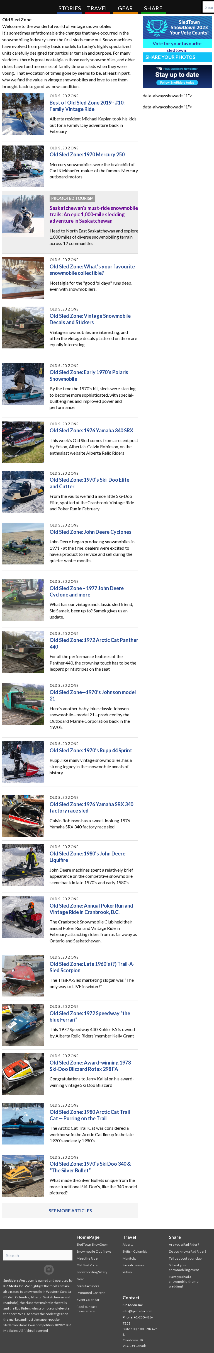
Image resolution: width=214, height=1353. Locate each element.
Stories (70, 8)
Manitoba (130, 1258)
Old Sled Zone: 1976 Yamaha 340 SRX (91, 430)
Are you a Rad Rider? (184, 1244)
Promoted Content (91, 1293)
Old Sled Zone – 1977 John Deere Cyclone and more (87, 591)
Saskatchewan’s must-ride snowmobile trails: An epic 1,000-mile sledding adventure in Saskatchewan (94, 214)
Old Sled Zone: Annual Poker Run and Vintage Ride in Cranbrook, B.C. (91, 909)
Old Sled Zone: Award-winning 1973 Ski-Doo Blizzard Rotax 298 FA (90, 1065)
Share (153, 8)
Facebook (26, 1270)
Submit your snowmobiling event (184, 1267)
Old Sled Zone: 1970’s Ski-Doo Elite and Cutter (89, 483)
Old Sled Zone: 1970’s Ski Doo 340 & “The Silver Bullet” (90, 1167)
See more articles (70, 1210)
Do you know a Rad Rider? (187, 1251)
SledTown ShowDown (92, 1244)
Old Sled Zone (64, 96)
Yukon (127, 1272)
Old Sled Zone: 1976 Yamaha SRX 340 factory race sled (91, 807)
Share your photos (170, 57)
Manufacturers (88, 1286)
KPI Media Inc (13, 1286)
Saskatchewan (133, 1265)
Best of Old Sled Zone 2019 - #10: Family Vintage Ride (87, 106)
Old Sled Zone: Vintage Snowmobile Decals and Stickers (90, 319)
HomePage (88, 1237)
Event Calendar (88, 1300)
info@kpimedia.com (137, 1311)
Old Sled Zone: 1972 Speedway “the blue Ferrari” (90, 1016)
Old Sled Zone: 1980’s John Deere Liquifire (87, 856)
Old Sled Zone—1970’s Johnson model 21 (93, 695)
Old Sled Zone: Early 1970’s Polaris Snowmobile (89, 375)
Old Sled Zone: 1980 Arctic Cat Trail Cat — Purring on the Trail (90, 1115)
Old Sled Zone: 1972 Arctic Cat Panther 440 (94, 643)
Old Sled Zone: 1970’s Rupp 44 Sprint (91, 750)
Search (207, 7)
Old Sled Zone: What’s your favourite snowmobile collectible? (92, 269)
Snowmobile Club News (94, 1251)
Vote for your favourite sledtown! (177, 44)
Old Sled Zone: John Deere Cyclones (91, 532)
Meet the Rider (88, 1258)
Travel (97, 8)
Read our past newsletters (87, 1308)
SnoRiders (26, 7)
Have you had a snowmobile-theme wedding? (183, 1281)
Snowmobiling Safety (92, 1272)
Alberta (128, 1244)
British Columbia (135, 1251)
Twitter (38, 1270)
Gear (125, 8)
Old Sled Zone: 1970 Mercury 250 (87, 154)
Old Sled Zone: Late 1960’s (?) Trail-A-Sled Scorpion (92, 967)
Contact (131, 1297)
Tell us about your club (185, 1258)
